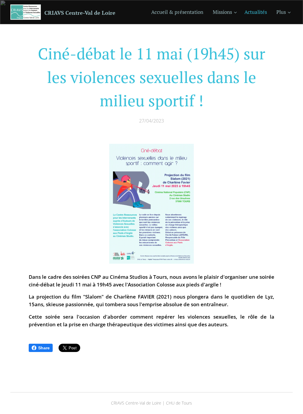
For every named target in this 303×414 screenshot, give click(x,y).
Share (44, 347)
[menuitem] (179, 12)
